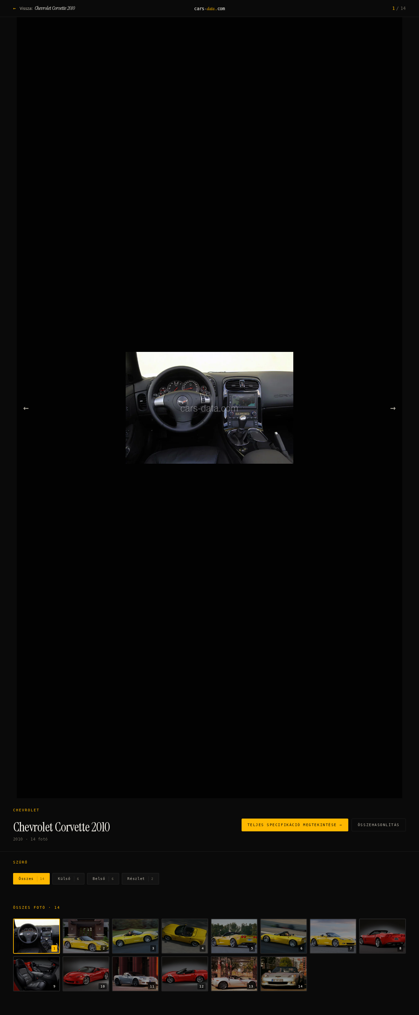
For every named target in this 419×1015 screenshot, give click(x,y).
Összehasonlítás (379, 825)
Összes (31, 879)
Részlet (140, 879)
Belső (103, 879)
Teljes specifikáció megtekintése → (294, 825)
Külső (68, 879)
